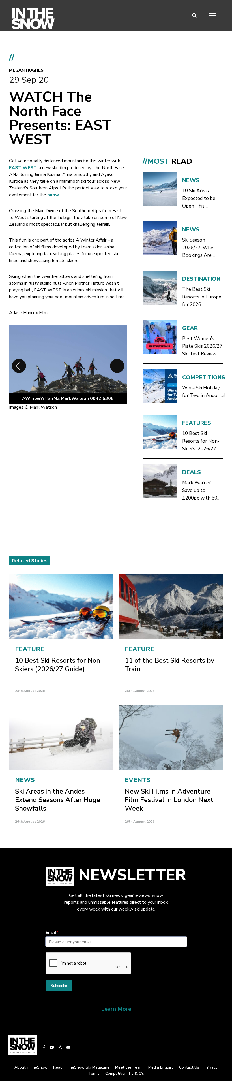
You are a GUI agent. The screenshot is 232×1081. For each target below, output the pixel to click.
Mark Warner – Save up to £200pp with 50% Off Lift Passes (202, 490)
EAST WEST (23, 168)
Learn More (116, 1009)
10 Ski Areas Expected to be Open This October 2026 (198, 198)
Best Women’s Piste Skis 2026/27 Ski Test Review (202, 346)
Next (117, 366)
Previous (19, 366)
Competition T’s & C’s (124, 1073)
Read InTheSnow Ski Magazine (81, 1067)
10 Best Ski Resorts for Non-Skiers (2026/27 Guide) (201, 441)
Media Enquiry (160, 1067)
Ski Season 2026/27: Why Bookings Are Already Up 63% (200, 248)
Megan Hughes (26, 70)
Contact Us (189, 1067)
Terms (94, 1073)
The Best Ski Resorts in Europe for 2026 (201, 297)
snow (53, 195)
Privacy (211, 1067)
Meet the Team (129, 1067)
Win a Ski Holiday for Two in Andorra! (203, 392)
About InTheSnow (31, 1067)
